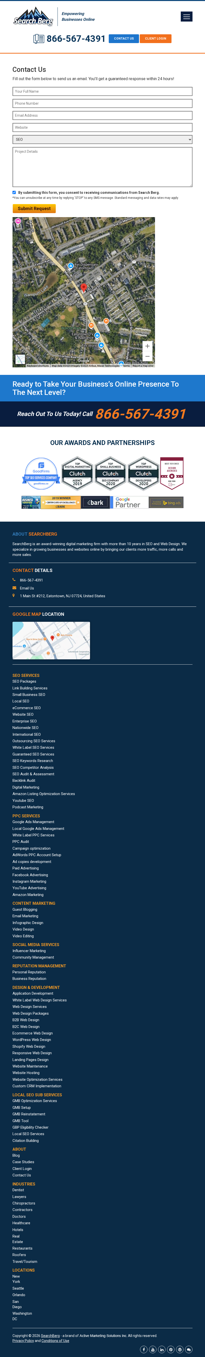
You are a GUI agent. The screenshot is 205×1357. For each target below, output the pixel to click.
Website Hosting (26, 1073)
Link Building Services (30, 688)
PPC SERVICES (26, 816)
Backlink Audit (23, 780)
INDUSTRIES (23, 1184)
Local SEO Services (28, 1134)
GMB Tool (20, 1121)
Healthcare (21, 1223)
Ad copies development (31, 861)
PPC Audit (20, 841)
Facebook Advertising (30, 875)
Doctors (19, 1216)
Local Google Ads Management (38, 828)
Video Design (23, 929)
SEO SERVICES (26, 675)
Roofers (19, 1255)
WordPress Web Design (31, 1039)
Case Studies (23, 1162)
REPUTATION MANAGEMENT (39, 966)
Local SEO (20, 701)
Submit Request (34, 208)
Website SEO (23, 714)
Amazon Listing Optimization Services (43, 794)
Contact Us (21, 1175)
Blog (16, 1155)
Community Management (33, 957)
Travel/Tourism (24, 1261)
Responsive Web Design (32, 1053)
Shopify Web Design (28, 1046)
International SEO (26, 734)
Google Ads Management (33, 822)
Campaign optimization (31, 848)
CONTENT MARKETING (33, 903)
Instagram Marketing (29, 881)
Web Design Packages (30, 1013)
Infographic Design (27, 923)
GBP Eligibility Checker (30, 1127)
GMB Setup (21, 1107)
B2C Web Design (26, 1026)
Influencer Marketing (29, 951)
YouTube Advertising (29, 888)
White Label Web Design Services (39, 1000)
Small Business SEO (28, 694)
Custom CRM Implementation (36, 1086)
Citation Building (25, 1140)
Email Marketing (25, 916)
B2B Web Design (25, 1020)
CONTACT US (124, 38)
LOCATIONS (23, 1270)
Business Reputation (29, 978)
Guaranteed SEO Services (33, 754)
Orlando (18, 1295)
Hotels (17, 1230)
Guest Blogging (24, 909)
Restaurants (22, 1248)
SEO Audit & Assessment (33, 774)
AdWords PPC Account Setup (36, 855)
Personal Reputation (29, 972)
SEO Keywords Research (32, 761)
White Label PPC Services (33, 835)
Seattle (18, 1288)
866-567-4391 (76, 39)
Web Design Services (29, 1006)
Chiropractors (23, 1203)
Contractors (22, 1210)
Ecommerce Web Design (32, 1033)
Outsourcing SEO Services (33, 741)
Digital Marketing (25, 787)
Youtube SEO (23, 800)
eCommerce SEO (26, 708)
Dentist (18, 1190)
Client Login (155, 38)
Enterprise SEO (24, 721)
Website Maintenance (30, 1066)
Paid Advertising (25, 868)
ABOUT (34, 534)
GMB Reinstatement (28, 1114)
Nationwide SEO (25, 727)
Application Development (32, 993)
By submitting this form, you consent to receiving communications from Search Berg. (89, 193)
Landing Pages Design (30, 1060)
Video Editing (23, 936)
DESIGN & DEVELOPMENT (36, 987)
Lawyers (19, 1196)
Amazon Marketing (28, 894)
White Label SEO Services (33, 747)
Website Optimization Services (37, 1079)
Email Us (27, 588)
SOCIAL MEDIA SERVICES (35, 944)
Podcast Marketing (27, 807)
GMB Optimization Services (34, 1101)
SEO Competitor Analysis (33, 767)
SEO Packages (24, 681)
